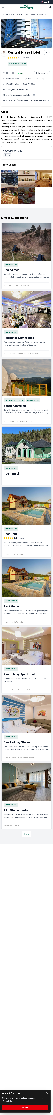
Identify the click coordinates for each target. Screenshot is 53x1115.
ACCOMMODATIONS (20, 14)
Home (7, 14)
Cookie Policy (8, 1101)
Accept (25, 1107)
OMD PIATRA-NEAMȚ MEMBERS (14, 400)
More (26, 834)
